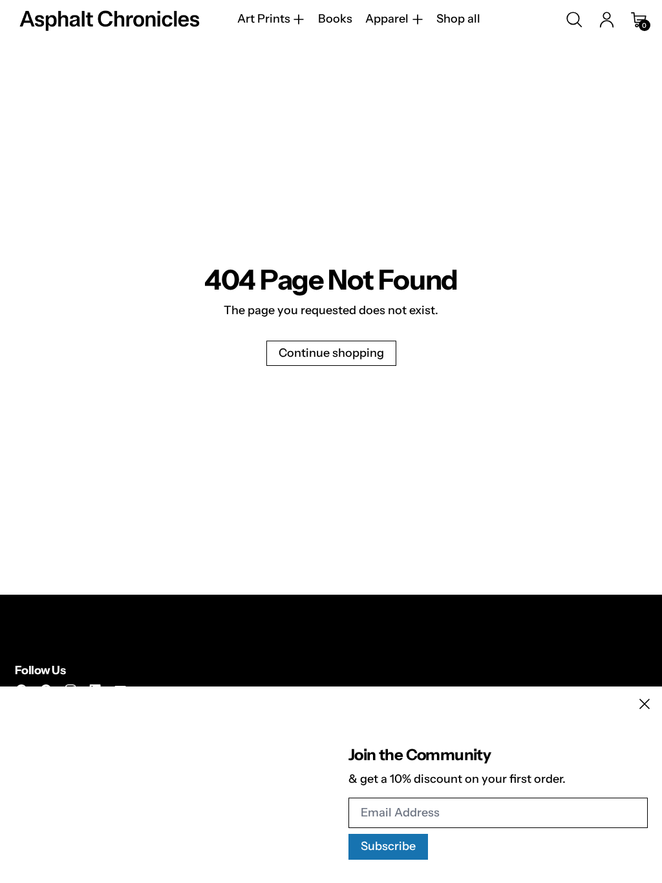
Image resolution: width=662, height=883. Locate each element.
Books (335, 19)
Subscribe (388, 846)
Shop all (458, 19)
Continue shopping (331, 353)
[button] (574, 19)
